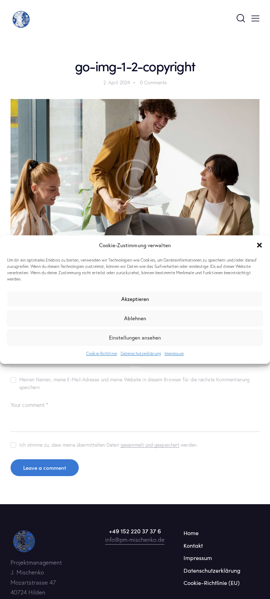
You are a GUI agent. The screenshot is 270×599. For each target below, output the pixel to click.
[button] (259, 245)
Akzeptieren (135, 299)
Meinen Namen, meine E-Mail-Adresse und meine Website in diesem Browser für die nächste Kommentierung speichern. (134, 383)
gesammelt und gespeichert (150, 445)
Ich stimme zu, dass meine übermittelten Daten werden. (108, 445)
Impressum (174, 353)
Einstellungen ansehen (135, 337)
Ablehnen (135, 318)
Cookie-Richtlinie (101, 353)
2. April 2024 (116, 82)
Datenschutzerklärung (141, 353)
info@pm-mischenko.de (135, 539)
